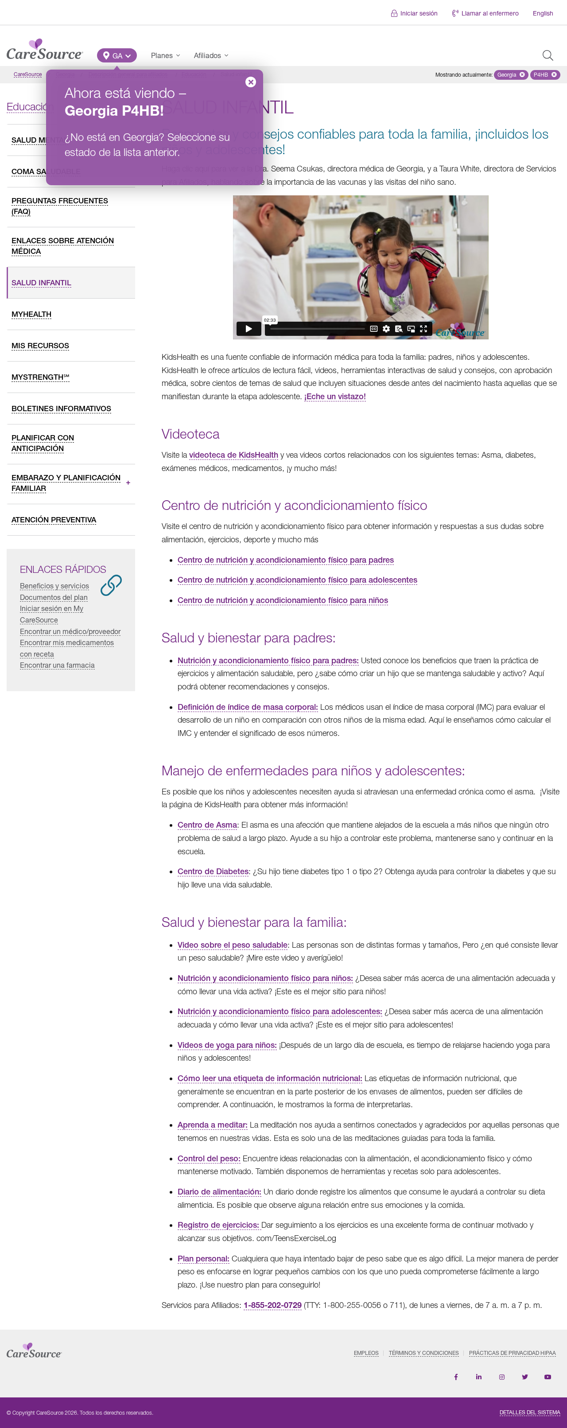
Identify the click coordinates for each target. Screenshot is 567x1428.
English (543, 13)
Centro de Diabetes (213, 871)
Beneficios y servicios (54, 585)
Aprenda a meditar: (213, 1124)
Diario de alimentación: (219, 1191)
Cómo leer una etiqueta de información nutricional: (270, 1078)
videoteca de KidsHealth (233, 454)
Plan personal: (203, 1258)
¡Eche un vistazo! (335, 396)
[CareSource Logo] (45, 46)
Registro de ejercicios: (219, 1225)
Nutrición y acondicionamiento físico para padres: (268, 660)
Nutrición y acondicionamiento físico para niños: (265, 978)
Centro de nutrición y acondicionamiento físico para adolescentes (297, 579)
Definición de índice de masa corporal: (248, 707)
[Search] (548, 55)
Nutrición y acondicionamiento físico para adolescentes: (280, 1011)
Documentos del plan (54, 597)
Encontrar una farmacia (57, 665)
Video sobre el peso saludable (232, 944)
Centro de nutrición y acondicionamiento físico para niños (283, 600)
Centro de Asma (207, 824)
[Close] (250, 82)
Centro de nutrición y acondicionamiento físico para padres (286, 559)
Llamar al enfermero (490, 13)
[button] (117, 55)
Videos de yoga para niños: (227, 1045)
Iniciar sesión (419, 13)
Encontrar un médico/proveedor (70, 631)
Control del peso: (209, 1158)
